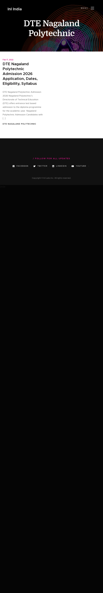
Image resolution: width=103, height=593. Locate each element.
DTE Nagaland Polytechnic (19, 124)
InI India (15, 9)
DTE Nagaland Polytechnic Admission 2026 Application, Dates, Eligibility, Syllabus (20, 74)
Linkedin (61, 166)
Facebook (22, 166)
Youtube (80, 166)
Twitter (42, 166)
